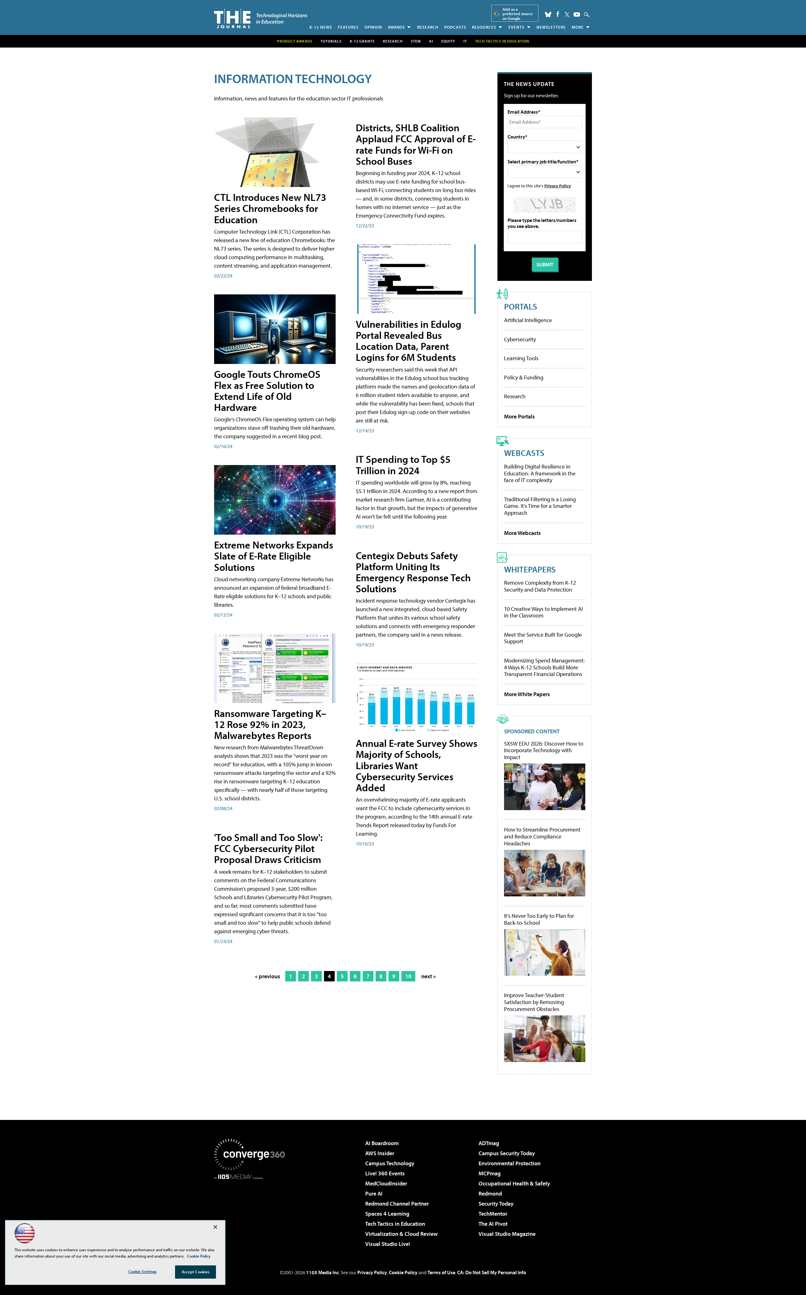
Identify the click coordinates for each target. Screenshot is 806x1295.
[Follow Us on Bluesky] (548, 14)
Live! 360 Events (385, 1173)
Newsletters (551, 27)
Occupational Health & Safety (514, 1183)
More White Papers (527, 694)
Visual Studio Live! (387, 1243)
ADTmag (489, 1143)
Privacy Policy (557, 186)
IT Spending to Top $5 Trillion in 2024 (403, 464)
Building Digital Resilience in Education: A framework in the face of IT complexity (540, 473)
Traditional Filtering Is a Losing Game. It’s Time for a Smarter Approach (540, 506)
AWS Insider (379, 1153)
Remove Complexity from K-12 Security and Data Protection (540, 586)
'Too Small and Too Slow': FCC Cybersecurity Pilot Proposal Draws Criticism (268, 848)
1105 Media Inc (322, 1272)
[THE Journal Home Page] (260, 18)
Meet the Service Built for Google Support (543, 638)
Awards (396, 27)
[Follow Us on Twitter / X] (567, 14)
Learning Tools (521, 358)
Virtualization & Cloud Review (401, 1233)
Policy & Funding (523, 377)
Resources (484, 27)
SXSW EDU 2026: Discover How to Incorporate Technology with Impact (543, 750)
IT (465, 41)
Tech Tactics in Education (395, 1223)
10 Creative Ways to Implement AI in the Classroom (543, 612)
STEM (416, 41)
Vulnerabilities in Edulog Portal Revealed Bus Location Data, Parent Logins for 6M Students (408, 341)
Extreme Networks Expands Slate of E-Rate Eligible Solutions (273, 555)
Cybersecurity (520, 339)
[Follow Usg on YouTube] (577, 14)
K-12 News (320, 27)
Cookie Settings (142, 1271)
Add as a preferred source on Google (517, 13)
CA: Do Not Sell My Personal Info (491, 1272)
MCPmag (490, 1173)
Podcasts (455, 27)
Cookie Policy (403, 1272)
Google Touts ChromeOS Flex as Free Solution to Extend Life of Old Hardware (267, 391)
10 (408, 976)
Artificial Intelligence (528, 320)
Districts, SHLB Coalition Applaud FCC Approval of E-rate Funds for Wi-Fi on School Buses (416, 144)
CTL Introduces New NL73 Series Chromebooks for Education (270, 208)
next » (428, 976)
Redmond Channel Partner (397, 1203)
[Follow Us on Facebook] (558, 14)
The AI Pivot (493, 1223)
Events (516, 27)
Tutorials (331, 41)
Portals (520, 306)
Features (348, 27)
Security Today (496, 1203)
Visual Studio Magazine (507, 1233)
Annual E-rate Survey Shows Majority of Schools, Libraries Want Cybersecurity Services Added (416, 765)
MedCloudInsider (386, 1183)
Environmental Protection (510, 1163)
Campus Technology (389, 1163)
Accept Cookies (196, 1271)
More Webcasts (522, 533)
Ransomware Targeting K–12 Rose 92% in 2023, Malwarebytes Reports (270, 724)
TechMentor (493, 1213)
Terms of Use (441, 1272)
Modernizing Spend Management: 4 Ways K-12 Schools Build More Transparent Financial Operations (544, 667)
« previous (267, 976)
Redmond (490, 1193)
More (578, 27)
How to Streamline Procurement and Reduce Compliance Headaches (542, 836)
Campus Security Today (507, 1153)
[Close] (215, 1227)
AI (431, 41)
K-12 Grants (362, 41)
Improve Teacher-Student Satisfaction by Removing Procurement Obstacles (534, 1002)
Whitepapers (530, 569)
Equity (448, 41)
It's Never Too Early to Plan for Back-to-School (539, 919)
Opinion (373, 27)
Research (428, 27)
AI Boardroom (382, 1143)
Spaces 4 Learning (387, 1213)
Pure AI (374, 1193)
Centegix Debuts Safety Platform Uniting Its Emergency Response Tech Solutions (413, 572)
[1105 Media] (252, 1211)
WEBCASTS (524, 452)
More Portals (519, 416)
